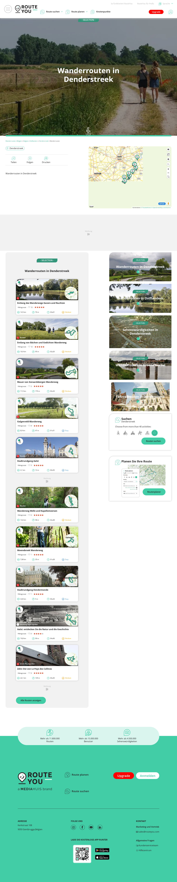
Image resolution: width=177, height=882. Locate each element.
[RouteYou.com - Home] (26, 9)
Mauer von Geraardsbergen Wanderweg (37, 382)
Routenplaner (154, 491)
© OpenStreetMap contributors (161, 207)
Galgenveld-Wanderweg (29, 421)
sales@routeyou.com (148, 831)
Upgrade (156, 11)
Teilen (14, 162)
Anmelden (147, 776)
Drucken (46, 162)
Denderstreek (43, 141)
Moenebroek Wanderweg (30, 550)
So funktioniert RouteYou (122, 3)
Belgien (19, 141)
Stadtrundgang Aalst (28, 461)
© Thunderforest (146, 207)
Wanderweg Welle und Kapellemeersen (37, 510)
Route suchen (80, 791)
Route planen (80, 774)
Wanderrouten (11, 141)
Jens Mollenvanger (16, 134)
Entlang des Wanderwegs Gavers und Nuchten (41, 303)
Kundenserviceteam (148, 845)
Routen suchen (153, 441)
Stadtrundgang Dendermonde (32, 589)
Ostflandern (34, 141)
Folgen (30, 162)
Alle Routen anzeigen (31, 700)
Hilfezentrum (144, 850)
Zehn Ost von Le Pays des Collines (34, 668)
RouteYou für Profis (145, 3)
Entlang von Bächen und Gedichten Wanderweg (41, 342)
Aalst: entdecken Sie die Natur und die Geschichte (43, 629)
